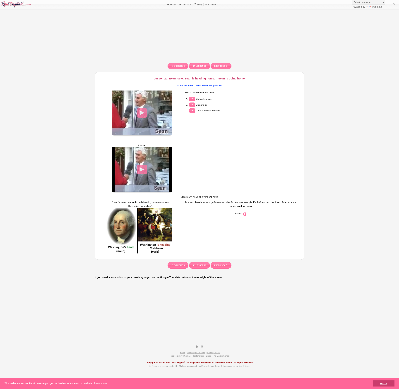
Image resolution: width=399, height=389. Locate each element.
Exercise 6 (219, 66)
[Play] (244, 214)
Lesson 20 (201, 66)
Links (208, 356)
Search (394, 4)
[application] (142, 113)
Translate (377, 6)
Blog (199, 4)
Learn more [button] (100, 383)
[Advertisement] (199, 34)
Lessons (187, 4)
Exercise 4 (179, 66)
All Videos (200, 352)
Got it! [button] (383, 383)
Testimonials (198, 356)
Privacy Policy (213, 352)
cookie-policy (177, 356)
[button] (142, 113)
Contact (212, 4)
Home (173, 4)
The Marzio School (221, 356)
